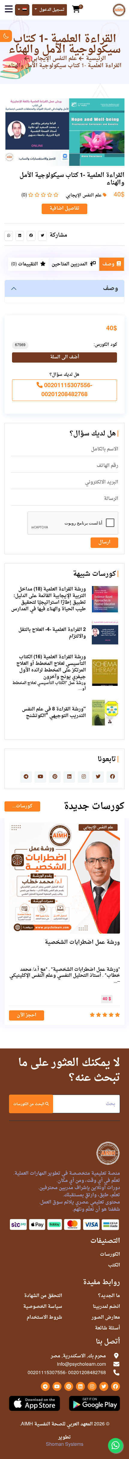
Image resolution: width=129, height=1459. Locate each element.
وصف (110, 288)
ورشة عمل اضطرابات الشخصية (82, 942)
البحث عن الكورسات (29, 1104)
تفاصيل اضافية (65, 208)
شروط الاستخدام (44, 1317)
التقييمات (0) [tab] (24, 264)
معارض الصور (106, 1317)
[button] (49, 10)
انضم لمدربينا (106, 1306)
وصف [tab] (108, 264)
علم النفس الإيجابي (54, 58)
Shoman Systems (64, 1444)
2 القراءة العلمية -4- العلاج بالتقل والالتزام (52, 633)
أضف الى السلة (64, 357)
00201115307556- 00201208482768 (66, 390)
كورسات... (22, 806)
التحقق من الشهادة (43, 1295)
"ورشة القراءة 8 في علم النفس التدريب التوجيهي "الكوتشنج (54, 712)
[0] (76, 9)
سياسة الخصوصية (42, 1306)
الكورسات (110, 1254)
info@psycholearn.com (81, 1364)
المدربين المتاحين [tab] (69, 264)
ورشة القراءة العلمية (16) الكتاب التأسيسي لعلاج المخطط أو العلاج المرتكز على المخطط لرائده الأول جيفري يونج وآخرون (51, 667)
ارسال (104, 542)
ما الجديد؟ (109, 1295)
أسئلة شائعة (107, 1328)
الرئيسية (96, 58)
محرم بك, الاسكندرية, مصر (78, 1356)
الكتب (114, 1265)
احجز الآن (26, 1015)
